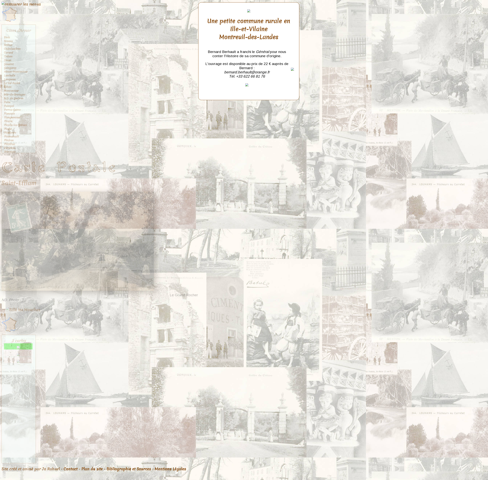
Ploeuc (8, 129)
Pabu (7, 102)
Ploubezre (10, 133)
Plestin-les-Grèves (15, 125)
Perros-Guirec (12, 110)
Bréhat (8, 45)
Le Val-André (12, 83)
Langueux (10, 79)
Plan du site (92, 469)
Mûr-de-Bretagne (15, 94)
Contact (71, 469)
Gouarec (9, 64)
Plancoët (9, 114)
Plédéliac (9, 144)
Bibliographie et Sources (129, 469)
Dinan (7, 60)
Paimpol (9, 106)
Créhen (8, 56)
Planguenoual (12, 117)
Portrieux (10, 148)
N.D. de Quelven (13, 98)
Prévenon (10, 152)
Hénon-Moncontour (16, 72)
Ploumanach (11, 136)
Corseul (8, 53)
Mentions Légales (170, 469)
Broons (8, 41)
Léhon (7, 87)
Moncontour (11, 91)
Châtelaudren (12, 49)
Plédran (9, 140)
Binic (7, 37)
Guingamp (10, 68)
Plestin (8, 121)
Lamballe (9, 75)
